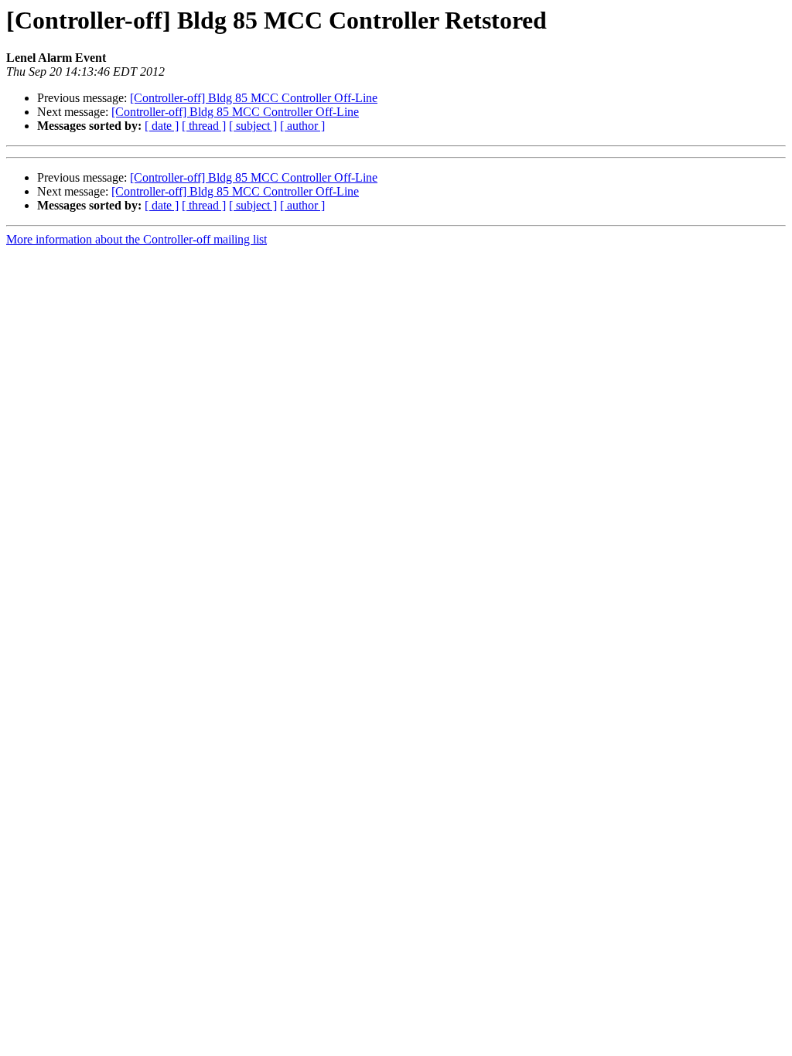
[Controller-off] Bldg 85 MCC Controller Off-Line (253, 97)
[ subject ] (253, 125)
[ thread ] (204, 125)
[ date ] (162, 125)
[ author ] (302, 125)
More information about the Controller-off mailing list (136, 239)
